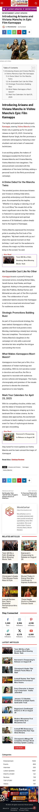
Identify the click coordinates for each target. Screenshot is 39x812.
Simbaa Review (17, 460)
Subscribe (31, 629)
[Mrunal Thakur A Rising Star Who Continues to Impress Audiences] (29, 568)
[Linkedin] (24, 32)
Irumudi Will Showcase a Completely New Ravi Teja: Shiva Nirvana (24, 731)
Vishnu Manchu (24, 126)
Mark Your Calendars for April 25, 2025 (20, 96)
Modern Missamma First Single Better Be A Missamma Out (23, 721)
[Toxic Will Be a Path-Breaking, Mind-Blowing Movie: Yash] (10, 545)
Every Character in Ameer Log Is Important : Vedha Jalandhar (24, 690)
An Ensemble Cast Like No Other (20, 81)
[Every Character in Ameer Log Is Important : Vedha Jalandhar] (7, 689)
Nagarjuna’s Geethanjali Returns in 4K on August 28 (23, 711)
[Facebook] (4, 32)
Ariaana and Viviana (14, 467)
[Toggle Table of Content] (32, 68)
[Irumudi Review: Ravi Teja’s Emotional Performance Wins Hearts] (10, 591)
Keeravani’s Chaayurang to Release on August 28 (28, 556)
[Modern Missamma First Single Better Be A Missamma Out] (7, 720)
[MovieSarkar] (4, 26)
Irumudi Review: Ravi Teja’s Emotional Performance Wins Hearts (9, 603)
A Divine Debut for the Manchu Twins (19, 77)
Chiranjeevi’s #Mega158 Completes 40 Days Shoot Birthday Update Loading (24, 741)
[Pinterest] (19, 32)
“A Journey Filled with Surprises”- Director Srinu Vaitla (29, 494)
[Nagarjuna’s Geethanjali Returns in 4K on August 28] (7, 710)
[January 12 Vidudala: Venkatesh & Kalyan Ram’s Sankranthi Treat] (7, 700)
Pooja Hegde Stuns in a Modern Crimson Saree (28, 601)
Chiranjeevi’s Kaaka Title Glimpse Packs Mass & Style (10, 578)
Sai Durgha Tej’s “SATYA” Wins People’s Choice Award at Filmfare (10, 495)
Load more (19, 748)
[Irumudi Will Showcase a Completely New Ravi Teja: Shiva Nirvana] (7, 730)
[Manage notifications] (34, 808)
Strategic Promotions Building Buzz (19, 85)
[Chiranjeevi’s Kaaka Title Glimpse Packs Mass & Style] (10, 568)
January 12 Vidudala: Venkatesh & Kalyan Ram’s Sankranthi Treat (24, 701)
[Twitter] (9, 32)
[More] (29, 32)
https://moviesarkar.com (24, 510)
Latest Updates (21, 13)
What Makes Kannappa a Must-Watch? (20, 90)
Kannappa (6, 126)
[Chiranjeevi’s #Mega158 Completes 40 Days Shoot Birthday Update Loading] (7, 740)
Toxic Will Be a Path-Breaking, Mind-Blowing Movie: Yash (25, 260)
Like (8, 618)
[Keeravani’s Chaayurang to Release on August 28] (29, 545)
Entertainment (8, 13)
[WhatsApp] (14, 32)
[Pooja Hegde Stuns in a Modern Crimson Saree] (29, 591)
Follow (19, 618)
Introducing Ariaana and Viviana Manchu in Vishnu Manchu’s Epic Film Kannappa (20, 72)
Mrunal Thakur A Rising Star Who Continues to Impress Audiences (29, 579)
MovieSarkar (12, 26)
